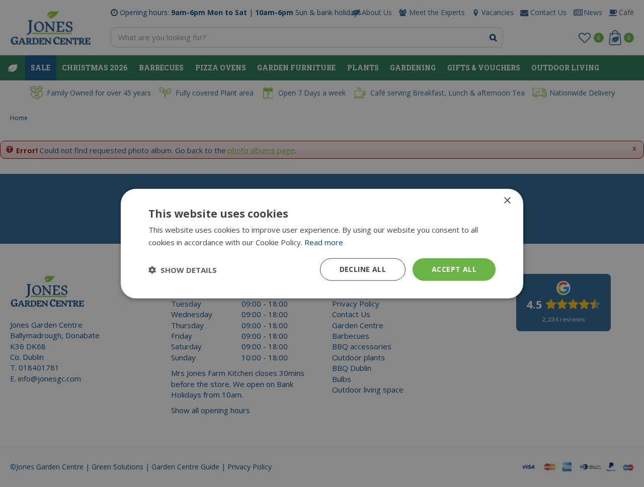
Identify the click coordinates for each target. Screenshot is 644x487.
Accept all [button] (454, 269)
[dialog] (322, 243)
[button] (182, 269)
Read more (323, 242)
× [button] (507, 200)
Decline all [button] (363, 269)
